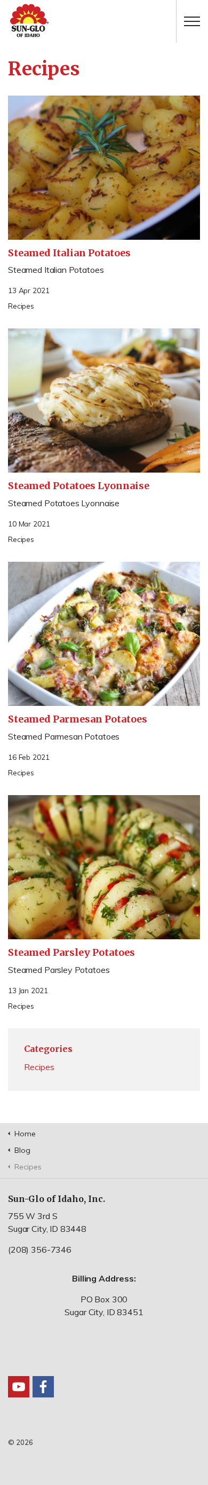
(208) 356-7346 (39, 1249)
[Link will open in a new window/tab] (18, 1386)
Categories (48, 1048)
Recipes (21, 305)
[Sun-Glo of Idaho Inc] (104, 21)
